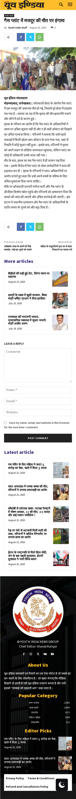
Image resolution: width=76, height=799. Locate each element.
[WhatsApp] (39, 37)
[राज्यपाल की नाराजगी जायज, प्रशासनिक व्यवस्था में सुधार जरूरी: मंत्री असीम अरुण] (60, 322)
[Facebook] (21, 37)
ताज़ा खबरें (9, 15)
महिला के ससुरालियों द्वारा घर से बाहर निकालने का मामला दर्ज (56, 248)
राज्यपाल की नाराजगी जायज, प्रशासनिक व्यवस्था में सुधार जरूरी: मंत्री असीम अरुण (27, 320)
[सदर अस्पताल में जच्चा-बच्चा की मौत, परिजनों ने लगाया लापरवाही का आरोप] (61, 492)
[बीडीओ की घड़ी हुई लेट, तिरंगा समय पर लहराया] (60, 279)
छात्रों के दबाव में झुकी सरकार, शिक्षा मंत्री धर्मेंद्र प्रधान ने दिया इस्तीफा (27, 297)
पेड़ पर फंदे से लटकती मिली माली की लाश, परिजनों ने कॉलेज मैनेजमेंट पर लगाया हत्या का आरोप (27, 534)
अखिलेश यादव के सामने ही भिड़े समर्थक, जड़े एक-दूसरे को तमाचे (17, 248)
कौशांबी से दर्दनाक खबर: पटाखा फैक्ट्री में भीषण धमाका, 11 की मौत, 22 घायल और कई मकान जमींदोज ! (29, 512)
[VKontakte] (45, 654)
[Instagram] (30, 654)
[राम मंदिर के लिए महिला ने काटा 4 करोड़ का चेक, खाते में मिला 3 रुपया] (61, 470)
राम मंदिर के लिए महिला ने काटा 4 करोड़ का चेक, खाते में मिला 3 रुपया (27, 466)
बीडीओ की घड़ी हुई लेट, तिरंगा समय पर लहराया (29, 275)
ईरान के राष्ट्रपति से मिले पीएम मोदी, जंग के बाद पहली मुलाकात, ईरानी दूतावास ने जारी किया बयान (27, 556)
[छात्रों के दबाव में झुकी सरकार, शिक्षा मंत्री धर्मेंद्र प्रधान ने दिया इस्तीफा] (60, 300)
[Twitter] (30, 37)
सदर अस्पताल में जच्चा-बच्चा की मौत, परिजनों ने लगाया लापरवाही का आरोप (28, 488)
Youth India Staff (17, 27)
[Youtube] (52, 654)
